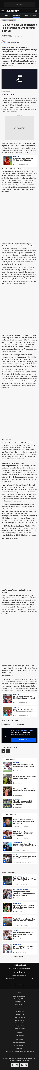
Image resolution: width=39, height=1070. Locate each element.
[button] (3, 11)
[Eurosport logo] (12, 11)
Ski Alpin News (19, 1026)
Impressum (19, 1048)
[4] (22, 972)
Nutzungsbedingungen (19, 1042)
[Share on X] (3, 751)
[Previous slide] (2, 15)
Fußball (4, 20)
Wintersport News (19, 1023)
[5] (24, 972)
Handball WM (20, 1011)
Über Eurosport (19, 1035)
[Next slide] (36, 15)
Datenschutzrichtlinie (19, 1045)
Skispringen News (19, 1001)
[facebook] (13, 1065)
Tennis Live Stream (19, 1028)
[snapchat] (22, 1065)
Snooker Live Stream (19, 1017)
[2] (17, 972)
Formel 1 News (19, 1020)
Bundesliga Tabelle (19, 999)
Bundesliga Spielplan (19, 996)
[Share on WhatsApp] (8, 751)
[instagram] (26, 1065)
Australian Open (19, 1014)
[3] (19, 972)
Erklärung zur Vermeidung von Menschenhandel (19, 1051)
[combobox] (19, 979)
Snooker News (19, 1004)
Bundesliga (12, 20)
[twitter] (17, 1065)
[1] (15, 972)
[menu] (36, 11)
